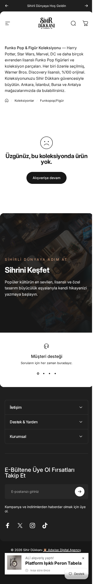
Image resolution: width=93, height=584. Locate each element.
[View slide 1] (38, 373)
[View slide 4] (55, 373)
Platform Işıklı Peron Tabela (50, 563)
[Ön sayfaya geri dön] (7, 100)
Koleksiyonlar (24, 100)
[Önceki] (6, 5)
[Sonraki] (86, 5)
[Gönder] (76, 498)
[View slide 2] (43, 373)
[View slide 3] (49, 373)
